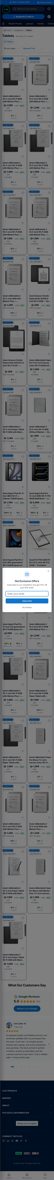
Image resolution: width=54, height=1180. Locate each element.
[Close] (48, 571)
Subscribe (27, 601)
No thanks (27, 607)
